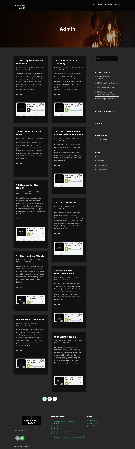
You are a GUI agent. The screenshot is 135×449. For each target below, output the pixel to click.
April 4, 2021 (58, 206)
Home (93, 4)
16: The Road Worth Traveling (107, 83)
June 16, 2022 (58, 67)
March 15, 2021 (21, 260)
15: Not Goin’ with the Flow (106, 88)
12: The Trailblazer (65, 202)
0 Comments (27, 69)
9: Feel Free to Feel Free (30, 319)
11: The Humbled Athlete (30, 256)
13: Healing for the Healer (106, 99)
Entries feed (101, 161)
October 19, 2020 (59, 341)
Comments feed (102, 165)
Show (100, 4)
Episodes (108, 4)
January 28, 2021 (59, 277)
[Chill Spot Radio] (21, 5)
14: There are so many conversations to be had (67, 437)
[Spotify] (22, 438)
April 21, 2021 (20, 191)
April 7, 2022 (58, 138)
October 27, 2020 (21, 323)
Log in (99, 156)
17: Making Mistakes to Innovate (62, 422)
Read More (19, 94)
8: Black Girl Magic (65, 337)
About (117, 4)
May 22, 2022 (20, 138)
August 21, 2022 (21, 67)
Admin (31, 67)
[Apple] (17, 438)
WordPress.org (102, 170)
